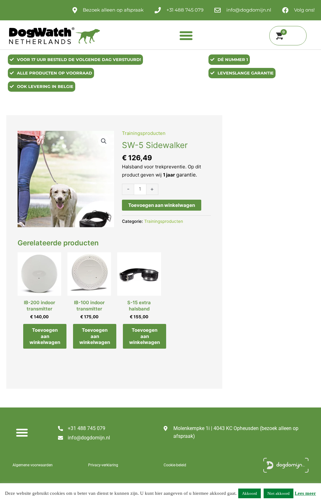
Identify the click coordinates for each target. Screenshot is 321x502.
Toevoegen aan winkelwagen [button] (44, 336)
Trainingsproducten (144, 133)
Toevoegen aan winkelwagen (161, 205)
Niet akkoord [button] (278, 493)
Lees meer (305, 493)
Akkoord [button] (249, 493)
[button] (186, 35)
